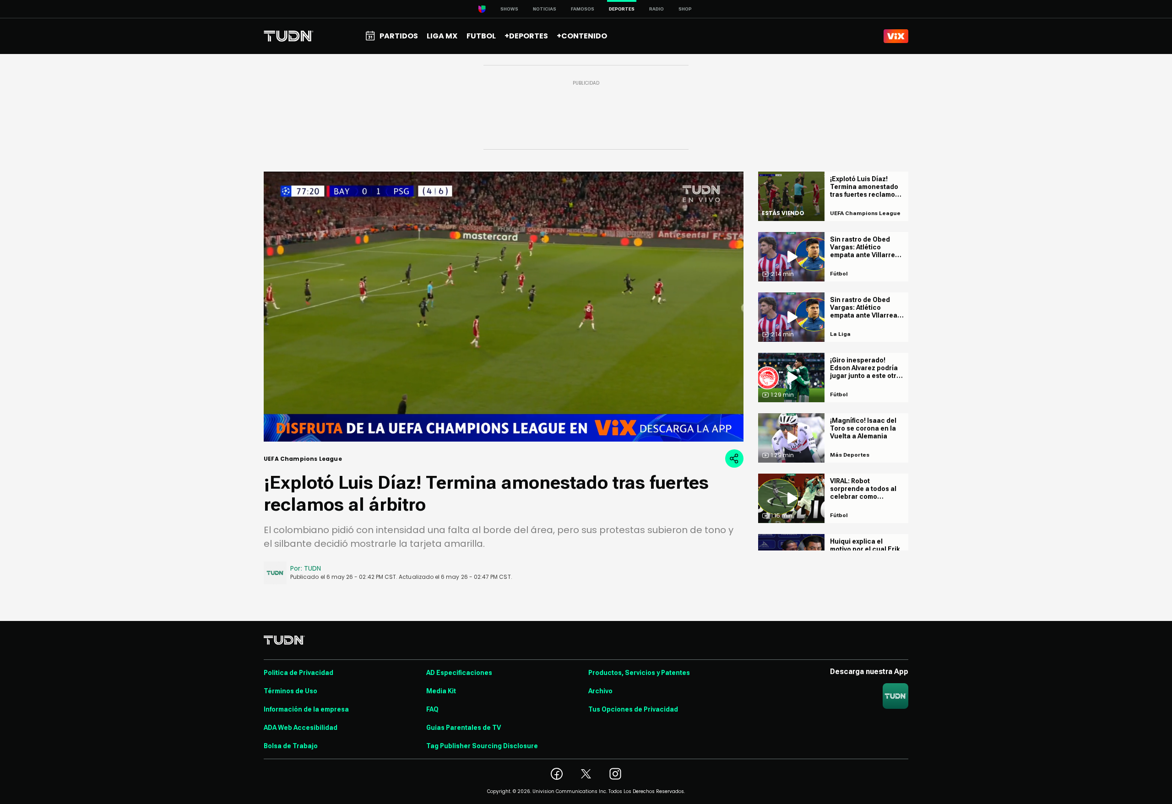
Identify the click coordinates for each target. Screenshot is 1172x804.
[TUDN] (289, 36)
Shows (509, 8)
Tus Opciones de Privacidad (633, 709)
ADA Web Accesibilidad (300, 727)
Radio (656, 8)
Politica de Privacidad (298, 672)
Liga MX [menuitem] (442, 36)
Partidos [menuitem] (399, 36)
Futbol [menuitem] (481, 36)
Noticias (544, 8)
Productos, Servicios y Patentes (639, 672)
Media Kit (441, 691)
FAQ (432, 709)
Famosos (582, 8)
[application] (503, 307)
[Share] (734, 458)
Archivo (600, 691)
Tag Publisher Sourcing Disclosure (482, 746)
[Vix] (896, 36)
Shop (685, 8)
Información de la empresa (306, 709)
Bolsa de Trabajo (291, 746)
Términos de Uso (290, 691)
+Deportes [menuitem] (526, 36)
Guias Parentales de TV (463, 727)
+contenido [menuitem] (582, 36)
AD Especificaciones (459, 672)
